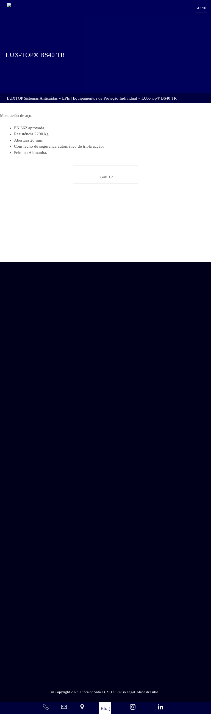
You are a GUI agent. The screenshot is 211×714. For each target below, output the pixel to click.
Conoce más (105, 246)
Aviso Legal (118, 617)
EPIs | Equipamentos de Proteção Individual (99, 98)
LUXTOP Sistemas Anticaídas (32, 98)
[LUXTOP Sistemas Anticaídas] (27, 8)
